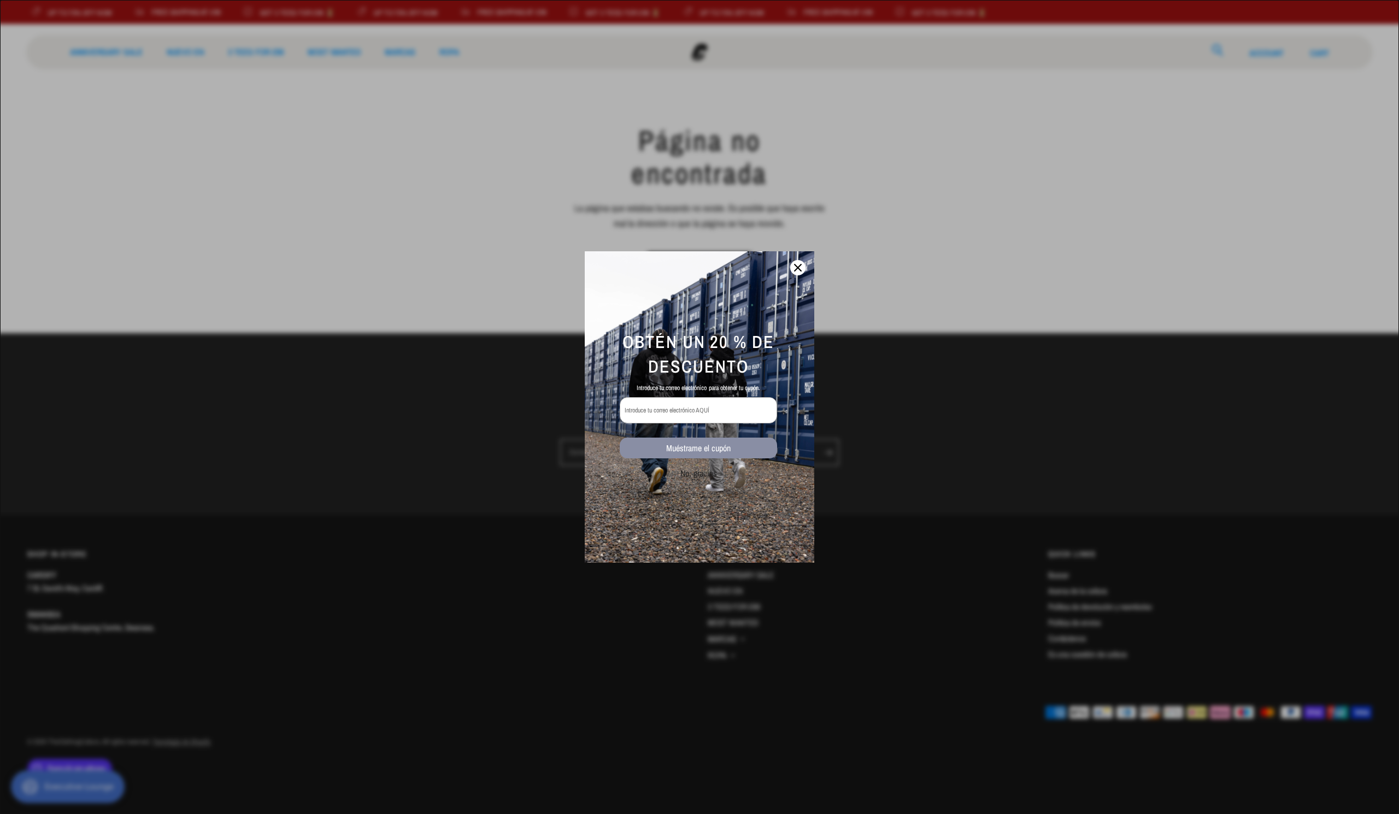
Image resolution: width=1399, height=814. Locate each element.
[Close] (798, 267)
